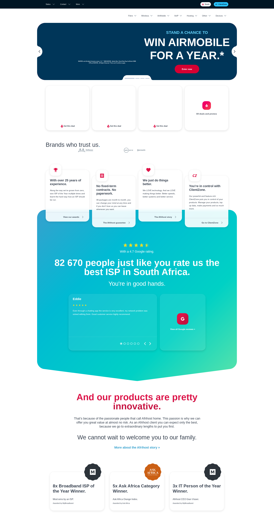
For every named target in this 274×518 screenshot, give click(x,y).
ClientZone (222, 4)
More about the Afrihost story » (137, 447)
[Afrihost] (58, 16)
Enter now (187, 69)
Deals (207, 4)
